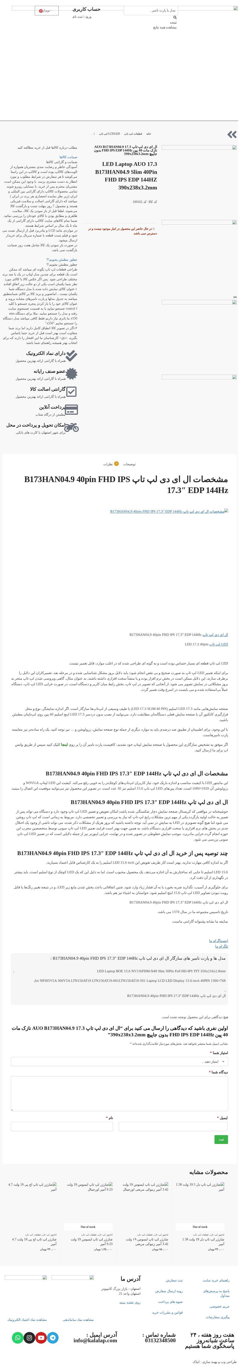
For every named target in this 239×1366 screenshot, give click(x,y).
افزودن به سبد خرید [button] (144, 1258)
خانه (148, 133)
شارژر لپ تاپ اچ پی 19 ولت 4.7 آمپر (34, 1242)
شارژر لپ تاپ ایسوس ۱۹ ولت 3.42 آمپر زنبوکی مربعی (147, 1242)
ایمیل (222, 1118)
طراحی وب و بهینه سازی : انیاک (215, 1362)
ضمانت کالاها (68, 157)
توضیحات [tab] (129, 464)
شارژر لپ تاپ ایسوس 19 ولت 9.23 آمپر (91, 1242)
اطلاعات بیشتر (200, 1258)
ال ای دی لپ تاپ (215, 635)
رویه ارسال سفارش (169, 1291)
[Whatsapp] (18, 1338)
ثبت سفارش (174, 1280)
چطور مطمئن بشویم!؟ (61, 259)
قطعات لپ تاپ (133, 133)
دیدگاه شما (218, 1072)
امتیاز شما (219, 1053)
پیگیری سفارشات (218, 1317)
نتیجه (173, 22)
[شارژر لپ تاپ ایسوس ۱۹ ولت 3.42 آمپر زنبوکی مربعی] (144, 1206)
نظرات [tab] (110, 464)
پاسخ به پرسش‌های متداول (216, 1293)
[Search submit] (175, 18)
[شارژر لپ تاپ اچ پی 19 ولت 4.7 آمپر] (32, 1206)
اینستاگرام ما (218, 941)
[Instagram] (29, 1338)
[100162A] (199, 182)
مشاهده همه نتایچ (165, 27)
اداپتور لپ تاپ (217, 1234)
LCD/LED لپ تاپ (109, 133)
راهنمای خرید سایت (216, 1280)
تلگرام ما (221, 946)
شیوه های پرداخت (170, 1302)
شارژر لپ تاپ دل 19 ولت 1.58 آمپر (203, 1242)
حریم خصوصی (220, 1306)
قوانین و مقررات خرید (167, 1312)
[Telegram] (53, 1338)
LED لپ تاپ (218, 644)
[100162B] (199, 257)
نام (109, 1118)
